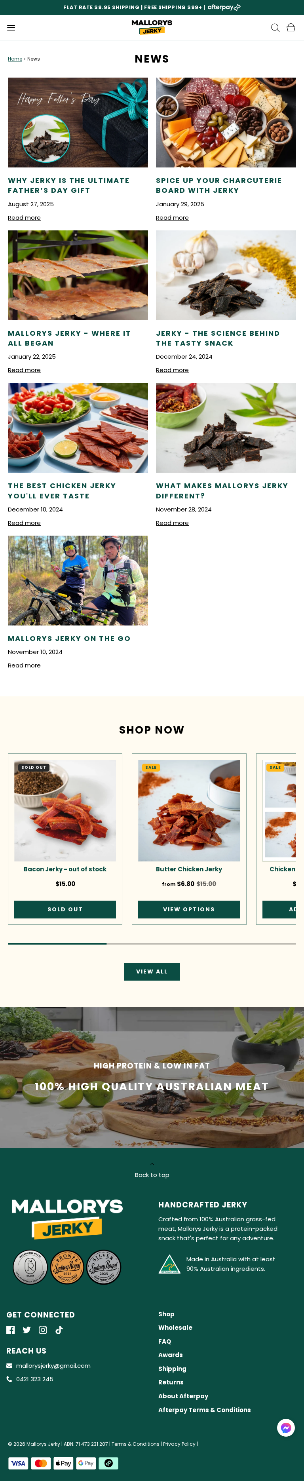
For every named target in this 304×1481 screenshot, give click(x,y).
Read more (24, 217)
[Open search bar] (275, 27)
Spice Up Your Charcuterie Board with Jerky (219, 185)
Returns (171, 1382)
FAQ (164, 1341)
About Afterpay (183, 1396)
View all (152, 971)
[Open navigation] (11, 27)
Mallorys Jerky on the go (69, 638)
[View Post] (78, 122)
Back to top (152, 1175)
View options (189, 909)
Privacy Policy (179, 1444)
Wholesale (175, 1327)
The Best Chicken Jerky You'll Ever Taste (62, 490)
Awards (170, 1355)
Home (15, 58)
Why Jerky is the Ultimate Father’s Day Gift (69, 185)
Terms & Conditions (136, 1444)
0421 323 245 (34, 1379)
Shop (166, 1314)
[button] (286, 1428)
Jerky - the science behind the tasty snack (218, 338)
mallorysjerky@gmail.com (53, 1365)
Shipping (172, 1369)
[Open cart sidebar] (291, 27)
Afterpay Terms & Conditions (204, 1410)
